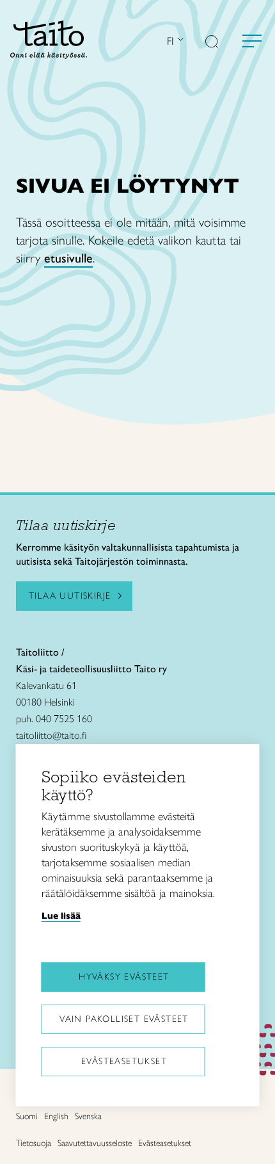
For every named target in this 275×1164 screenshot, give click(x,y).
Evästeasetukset (124, 1061)
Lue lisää (61, 915)
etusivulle (68, 258)
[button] (211, 43)
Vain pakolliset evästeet (124, 1019)
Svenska (88, 1116)
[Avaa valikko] (252, 41)
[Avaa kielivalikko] (179, 41)
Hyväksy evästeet (124, 976)
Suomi (27, 1116)
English (56, 1116)
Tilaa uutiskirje (70, 595)
